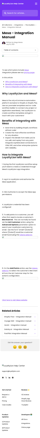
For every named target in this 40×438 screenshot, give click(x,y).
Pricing (4, 401)
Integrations (18, 25)
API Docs (24, 419)
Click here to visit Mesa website (14, 300)
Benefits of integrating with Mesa (18, 84)
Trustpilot (24, 405)
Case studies (6, 405)
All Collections (7, 25)
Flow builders (30, 25)
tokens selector (26, 235)
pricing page (29, 72)
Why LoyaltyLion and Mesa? (16, 81)
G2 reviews (25, 395)
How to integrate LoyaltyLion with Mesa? (21, 87)
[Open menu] (36, 3)
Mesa (26, 70)
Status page (25, 427)
